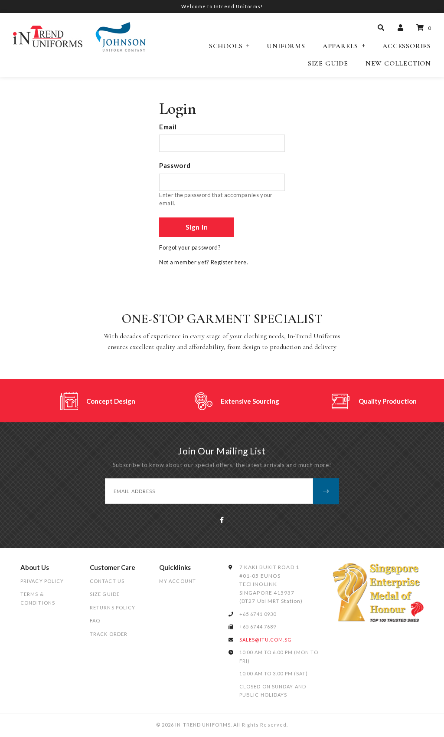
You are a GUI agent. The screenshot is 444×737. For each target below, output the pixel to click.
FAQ (95, 620)
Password (174, 165)
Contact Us (107, 581)
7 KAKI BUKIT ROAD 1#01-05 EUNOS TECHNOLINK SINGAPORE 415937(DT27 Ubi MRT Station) (271, 584)
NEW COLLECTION (398, 63)
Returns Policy (112, 607)
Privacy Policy (42, 581)
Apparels (340, 46)
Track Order (108, 634)
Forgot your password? (190, 247)
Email (167, 127)
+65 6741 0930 (257, 614)
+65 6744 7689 (257, 626)
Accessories (406, 46)
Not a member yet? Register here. (203, 262)
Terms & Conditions (37, 598)
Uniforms (286, 46)
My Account (177, 581)
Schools (226, 46)
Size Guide (328, 63)
